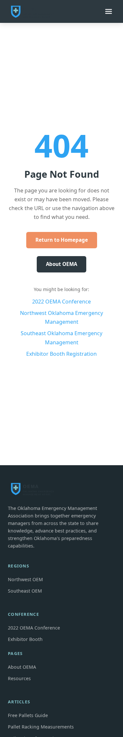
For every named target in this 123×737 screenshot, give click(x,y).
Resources (19, 678)
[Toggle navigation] (108, 11)
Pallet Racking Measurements (41, 727)
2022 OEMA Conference (61, 301)
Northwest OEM (25, 579)
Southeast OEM (25, 591)
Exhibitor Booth (25, 639)
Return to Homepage (61, 240)
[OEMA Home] (34, 11)
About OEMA (61, 264)
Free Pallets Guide (28, 715)
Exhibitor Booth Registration (61, 353)
